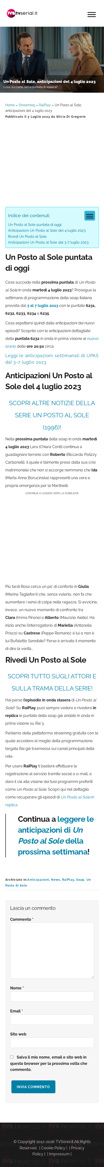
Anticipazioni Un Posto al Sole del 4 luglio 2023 (47, 230)
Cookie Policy (53, 1148)
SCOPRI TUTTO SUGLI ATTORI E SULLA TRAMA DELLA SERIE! (52, 682)
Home (10, 105)
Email (16, 1011)
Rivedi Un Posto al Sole (27, 236)
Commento (22, 919)
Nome (17, 988)
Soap (80, 879)
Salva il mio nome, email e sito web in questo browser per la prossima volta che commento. (48, 1063)
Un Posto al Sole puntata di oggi (34, 224)
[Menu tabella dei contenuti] (89, 216)
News (55, 879)
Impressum (59, 1154)
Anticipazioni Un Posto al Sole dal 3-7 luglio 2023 (48, 242)
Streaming (27, 105)
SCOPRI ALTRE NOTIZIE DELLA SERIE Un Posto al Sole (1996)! (52, 415)
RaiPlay (45, 105)
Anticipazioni (38, 879)
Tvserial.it (22, 13)
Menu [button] (91, 14)
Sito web (18, 1034)
